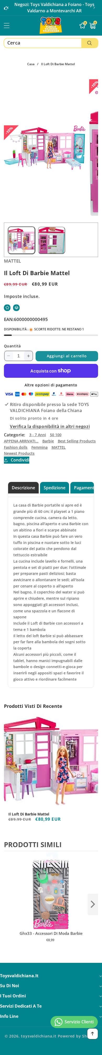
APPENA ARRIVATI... (21, 440)
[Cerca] (89, 43)
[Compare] (16, 307)
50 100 (55, 434)
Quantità (12, 345)
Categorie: (14, 435)
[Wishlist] (7, 307)
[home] (50, 1049)
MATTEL (59, 447)
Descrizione (23, 488)
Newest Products (19, 453)
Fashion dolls (15, 447)
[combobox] (51, 43)
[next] (93, 904)
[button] (94, 8)
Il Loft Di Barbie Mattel (28, 814)
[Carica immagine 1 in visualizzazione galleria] (21, 240)
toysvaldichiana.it (38, 1036)
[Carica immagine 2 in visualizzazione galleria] (51, 240)
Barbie (48, 440)
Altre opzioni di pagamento (51, 384)
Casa (31, 64)
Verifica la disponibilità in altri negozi (50, 426)
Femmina (39, 447)
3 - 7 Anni (37, 434)
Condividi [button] (20, 460)
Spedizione (54, 488)
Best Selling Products (77, 440)
